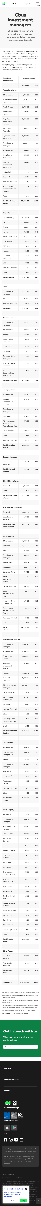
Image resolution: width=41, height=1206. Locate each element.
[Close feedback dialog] (26, 1189)
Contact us (9, 1047)
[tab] (20, 1070)
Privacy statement (8, 1174)
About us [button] (7, 1069)
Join (13, 3)
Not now (14, 1201)
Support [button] (7, 1090)
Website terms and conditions (12, 1178)
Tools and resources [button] (11, 1079)
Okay (23, 1201)
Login (26, 3)
